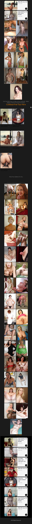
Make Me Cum (21, 1)
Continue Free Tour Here (16, 104)
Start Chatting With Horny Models (21, 13)
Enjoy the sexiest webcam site (17, 125)
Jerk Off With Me (22, 448)
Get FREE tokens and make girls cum (22, 460)
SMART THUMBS (19, 434)
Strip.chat (20, 3)
